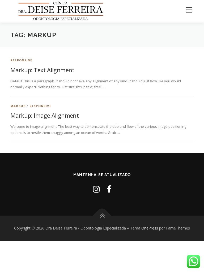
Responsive (21, 60)
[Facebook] (109, 189)
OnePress (149, 228)
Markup (18, 106)
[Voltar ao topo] (102, 215)
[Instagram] (96, 189)
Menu (189, 9)
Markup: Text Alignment (42, 70)
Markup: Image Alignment (44, 115)
